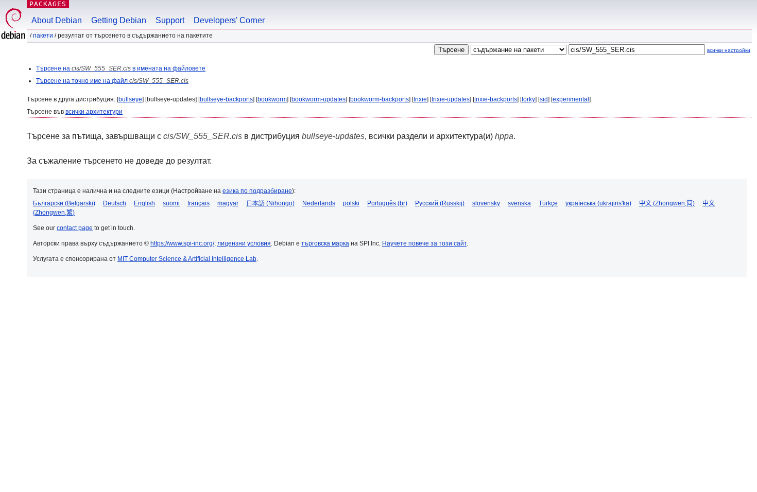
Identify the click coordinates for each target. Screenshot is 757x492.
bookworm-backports (379, 99)
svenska (519, 203)
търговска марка (325, 243)
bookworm (272, 99)
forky (528, 99)
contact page (75, 228)
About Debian (56, 20)
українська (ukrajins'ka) (598, 203)
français (198, 203)
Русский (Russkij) (439, 203)
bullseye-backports (226, 99)
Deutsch (114, 203)
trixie (420, 99)
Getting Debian (118, 20)
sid (544, 99)
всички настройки (728, 50)
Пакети (43, 35)
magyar (227, 203)
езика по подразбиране (257, 191)
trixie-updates (451, 99)
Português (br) (387, 203)
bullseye (130, 99)
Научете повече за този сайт (424, 243)
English (144, 203)
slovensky (486, 203)
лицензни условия (244, 243)
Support (170, 20)
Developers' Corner (229, 20)
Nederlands (318, 203)
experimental (571, 99)
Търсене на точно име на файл (112, 80)
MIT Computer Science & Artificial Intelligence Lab (186, 258)
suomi (171, 203)
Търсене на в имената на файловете (120, 68)
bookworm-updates (318, 99)
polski (351, 203)
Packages (47, 4)
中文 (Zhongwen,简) (667, 203)
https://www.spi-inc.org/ (182, 243)
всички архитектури (94, 111)
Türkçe (548, 203)
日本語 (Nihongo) (270, 203)
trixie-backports (495, 99)
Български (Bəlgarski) (64, 203)
